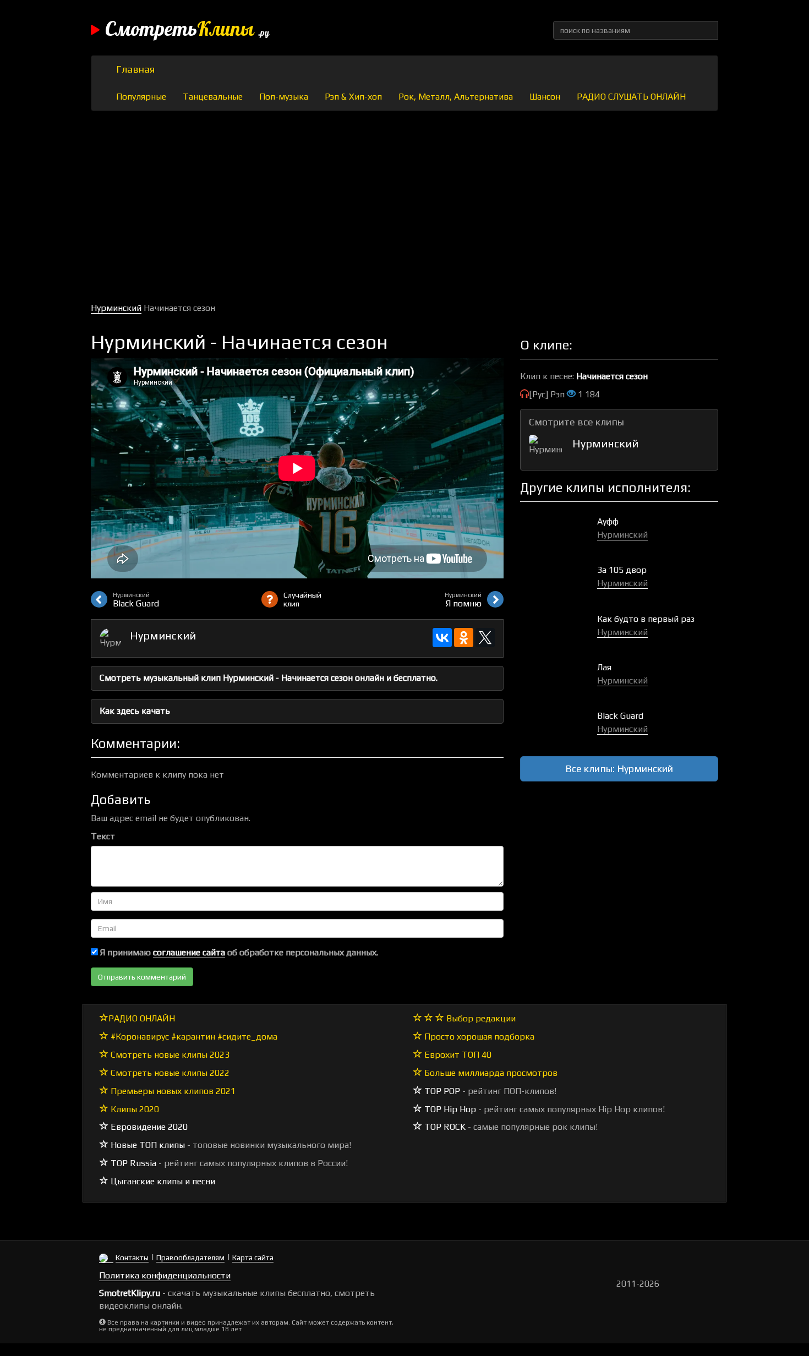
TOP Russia (132, 1163)
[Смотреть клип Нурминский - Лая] (558, 679)
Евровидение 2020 (148, 1127)
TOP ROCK (444, 1127)
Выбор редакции (480, 1018)
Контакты (132, 1257)
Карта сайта (253, 1257)
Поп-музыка (283, 96)
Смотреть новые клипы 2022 (168, 1073)
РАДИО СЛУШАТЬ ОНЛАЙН (631, 96)
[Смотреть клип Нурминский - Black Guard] (558, 727)
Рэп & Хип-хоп (353, 96)
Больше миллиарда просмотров (489, 1073)
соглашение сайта (189, 952)
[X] (485, 637)
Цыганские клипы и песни (161, 1181)
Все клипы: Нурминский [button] (619, 768)
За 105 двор (622, 570)
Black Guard (620, 715)
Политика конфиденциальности (165, 1275)
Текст (103, 836)
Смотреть (187, 30)
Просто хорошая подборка (478, 1036)
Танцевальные (213, 96)
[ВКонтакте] (442, 637)
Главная (135, 69)
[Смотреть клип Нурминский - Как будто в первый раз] (558, 630)
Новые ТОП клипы (146, 1145)
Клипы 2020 (133, 1109)
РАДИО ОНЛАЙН (141, 1018)
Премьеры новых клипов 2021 (172, 1091)
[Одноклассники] (463, 637)
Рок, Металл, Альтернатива (455, 96)
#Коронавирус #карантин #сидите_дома (192, 1036)
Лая (604, 667)
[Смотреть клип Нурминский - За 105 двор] (558, 581)
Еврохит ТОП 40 (456, 1054)
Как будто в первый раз (646, 619)
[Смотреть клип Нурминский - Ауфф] (558, 533)
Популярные (141, 96)
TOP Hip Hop (449, 1109)
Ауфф (608, 521)
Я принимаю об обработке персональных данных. (238, 952)
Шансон (544, 96)
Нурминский (116, 308)
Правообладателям (190, 1257)
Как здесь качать (135, 711)
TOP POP (441, 1091)
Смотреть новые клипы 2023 (168, 1054)
